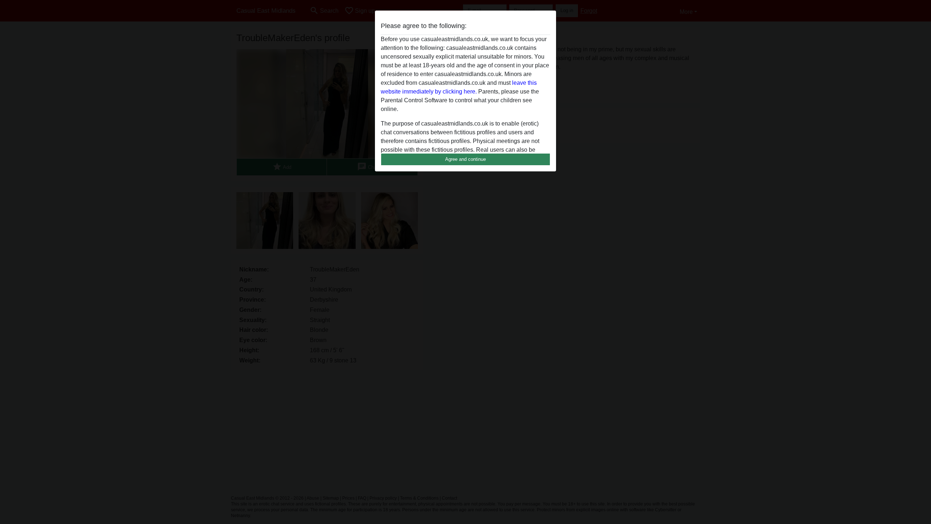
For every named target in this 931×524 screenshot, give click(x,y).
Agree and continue (465, 159)
